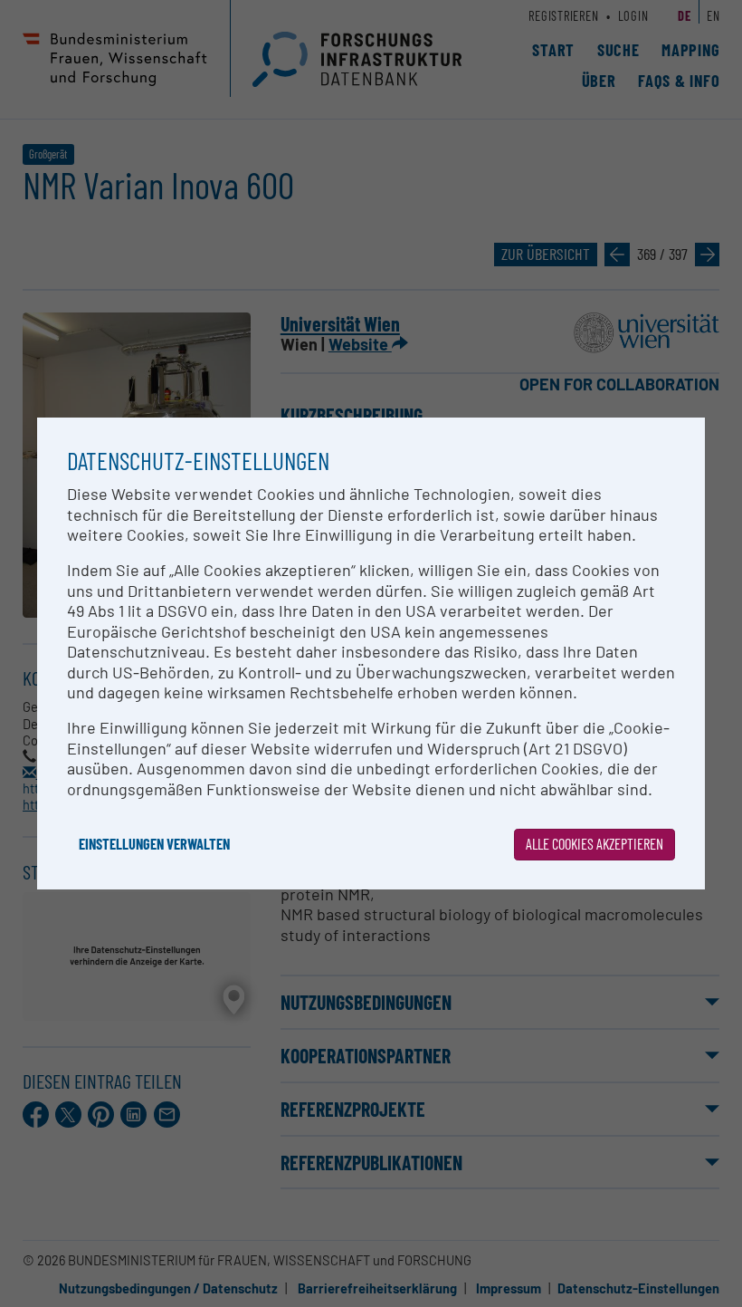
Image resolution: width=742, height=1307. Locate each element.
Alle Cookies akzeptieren (594, 843)
